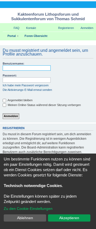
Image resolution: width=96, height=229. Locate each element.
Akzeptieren (69, 218)
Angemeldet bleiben (20, 100)
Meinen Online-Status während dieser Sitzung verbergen (44, 105)
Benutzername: (13, 63)
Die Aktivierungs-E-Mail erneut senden (27, 89)
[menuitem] (14, 28)
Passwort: (10, 75)
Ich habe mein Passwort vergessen (26, 85)
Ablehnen (25, 218)
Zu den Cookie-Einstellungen (28, 208)
